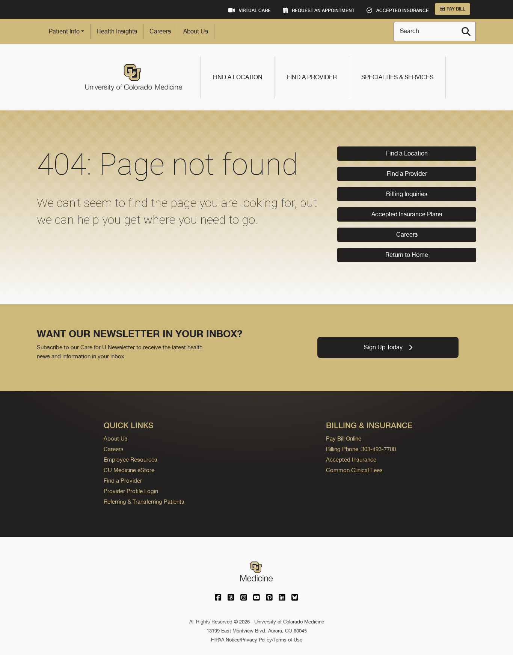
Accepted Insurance (351, 459)
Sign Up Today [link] (383, 347)
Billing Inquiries (406, 194)
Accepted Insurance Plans (406, 214)
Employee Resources (130, 459)
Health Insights (117, 31)
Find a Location (238, 77)
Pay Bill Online (343, 438)
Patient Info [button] (64, 31)
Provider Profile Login (131, 491)
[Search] (466, 31)
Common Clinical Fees (354, 470)
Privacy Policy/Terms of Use (271, 640)
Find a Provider (312, 77)
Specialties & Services (397, 77)
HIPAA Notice (225, 640)
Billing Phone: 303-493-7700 (361, 449)
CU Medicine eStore (129, 470)
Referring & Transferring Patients (144, 501)
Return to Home (406, 254)
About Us (195, 31)
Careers (160, 31)
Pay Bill (456, 9)
